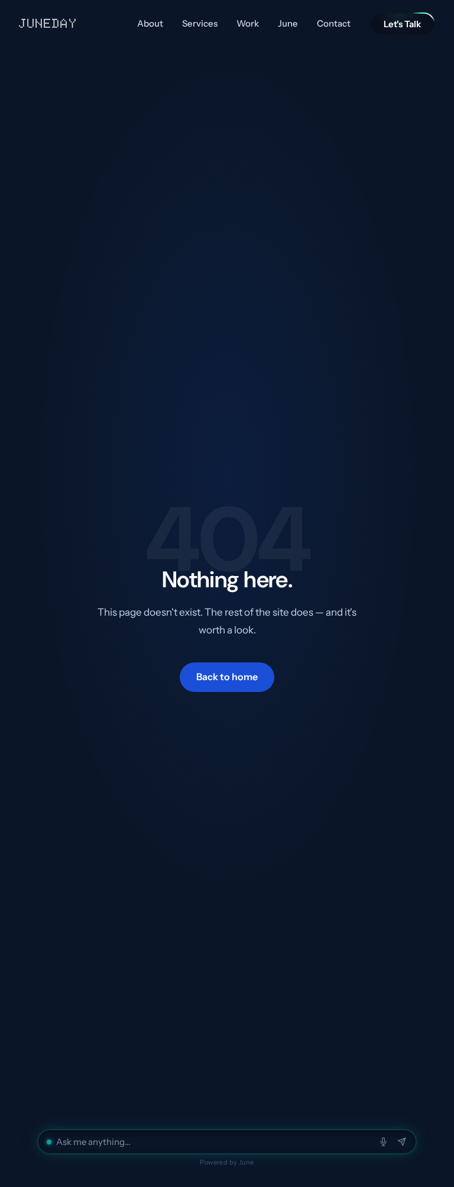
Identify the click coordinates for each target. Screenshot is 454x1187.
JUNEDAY (48, 23)
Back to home (227, 677)
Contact (334, 23)
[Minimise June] (49, 1142)
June (288, 23)
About (150, 23)
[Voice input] (383, 1142)
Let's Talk (402, 24)
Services (200, 23)
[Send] (401, 1142)
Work (247, 23)
